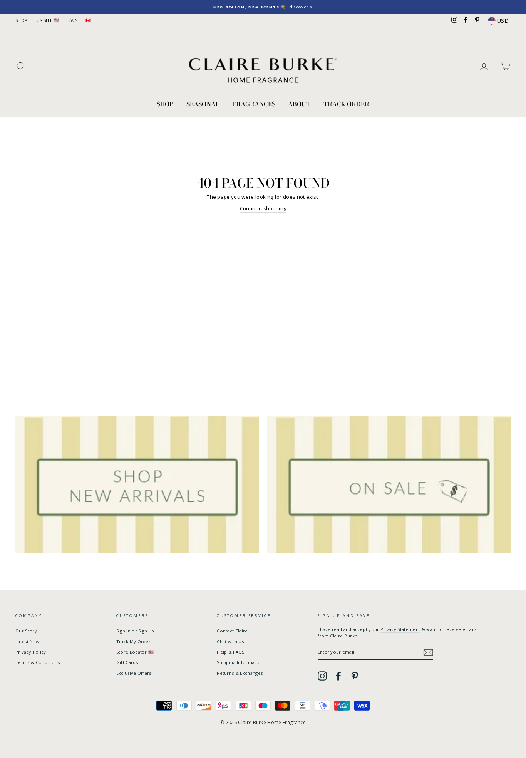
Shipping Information (240, 662)
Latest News (28, 641)
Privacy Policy (30, 652)
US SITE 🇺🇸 (48, 20)
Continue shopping (263, 208)
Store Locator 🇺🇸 (135, 652)
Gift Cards (127, 662)
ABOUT (299, 104)
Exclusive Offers (133, 673)
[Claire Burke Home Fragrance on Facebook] (338, 676)
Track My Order (133, 641)
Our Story (26, 631)
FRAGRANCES (253, 104)
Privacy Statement (400, 629)
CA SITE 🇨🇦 (79, 20)
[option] (263, 7)
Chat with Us (230, 641)
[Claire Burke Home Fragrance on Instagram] (322, 676)
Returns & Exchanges (240, 673)
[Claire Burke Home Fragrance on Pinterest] (354, 676)
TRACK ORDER (346, 104)
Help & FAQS (231, 652)
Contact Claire (232, 631)
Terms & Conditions (37, 662)
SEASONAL (202, 104)
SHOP (21, 20)
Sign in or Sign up (135, 631)
